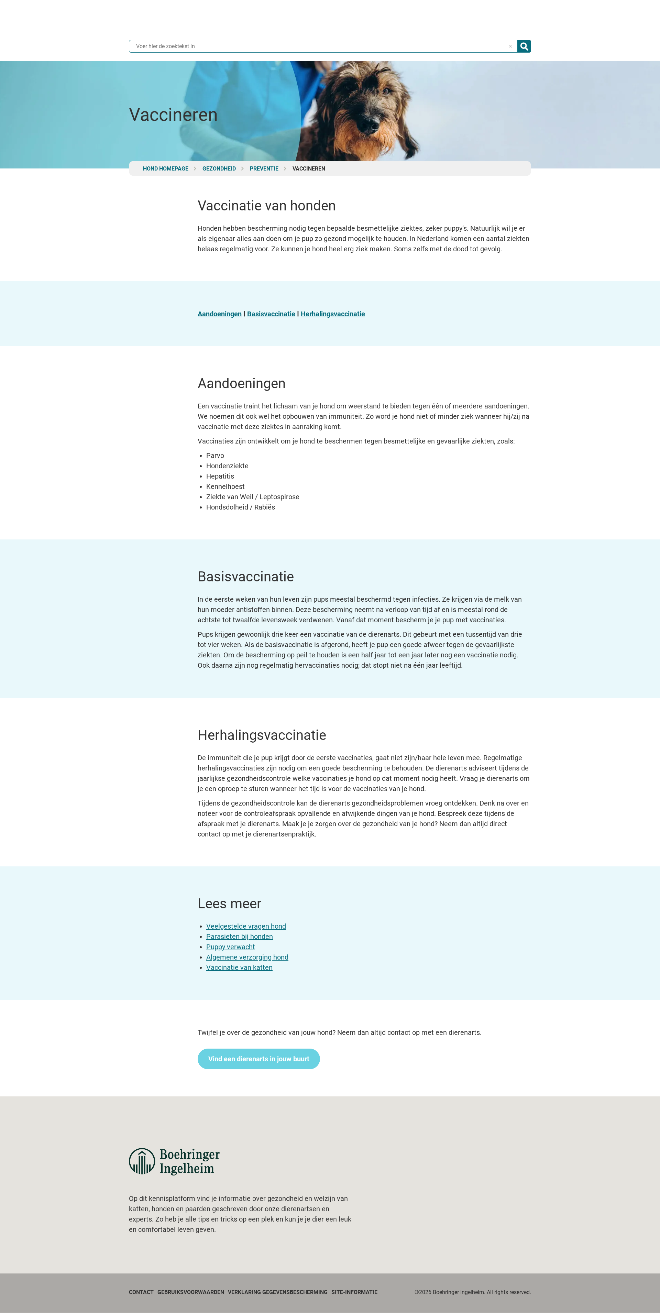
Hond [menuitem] (407, 20)
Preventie (264, 168)
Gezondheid (219, 168)
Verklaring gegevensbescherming (278, 1292)
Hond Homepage (165, 168)
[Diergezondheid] (174, 1161)
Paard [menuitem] (434, 20)
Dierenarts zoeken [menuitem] (509, 20)
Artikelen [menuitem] (464, 20)
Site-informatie (354, 1292)
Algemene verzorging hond (247, 957)
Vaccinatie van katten (239, 967)
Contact (141, 1292)
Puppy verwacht (230, 947)
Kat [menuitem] (384, 20)
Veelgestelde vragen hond (246, 926)
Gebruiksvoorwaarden (190, 1292)
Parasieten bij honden (239, 936)
